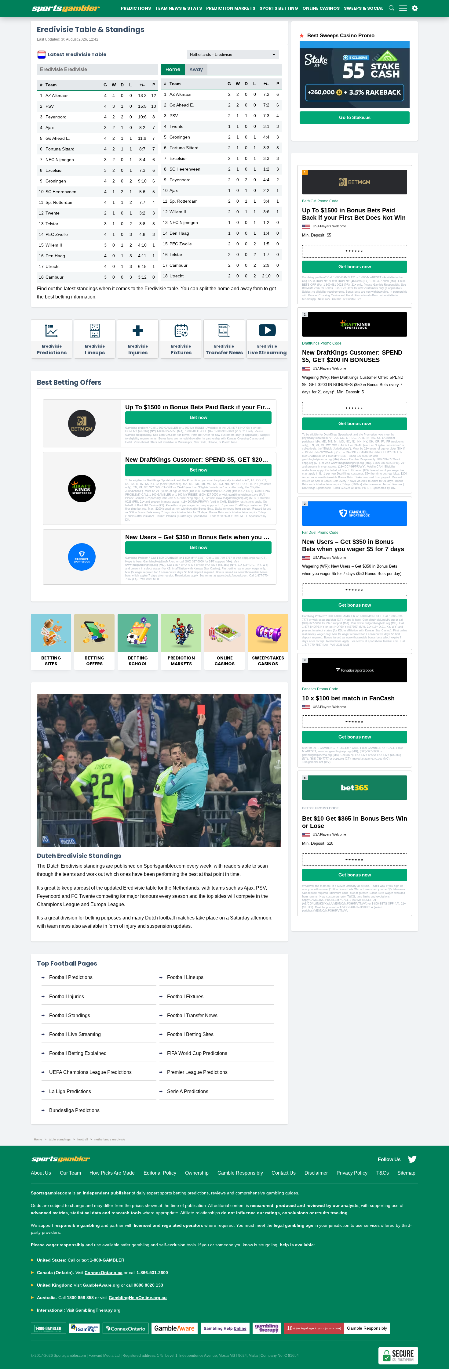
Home (173, 69)
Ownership (197, 1173)
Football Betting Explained (78, 1053)
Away (196, 69)
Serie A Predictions (187, 1091)
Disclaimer (316, 1173)
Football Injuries (66, 996)
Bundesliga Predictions (74, 1110)
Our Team (70, 1173)
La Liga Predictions (70, 1091)
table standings (60, 1139)
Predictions (136, 8)
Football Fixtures (185, 996)
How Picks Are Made (112, 1173)
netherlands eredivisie (109, 1139)
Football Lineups (185, 977)
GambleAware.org (101, 1285)
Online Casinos (321, 8)
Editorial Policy (160, 1173)
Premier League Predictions (197, 1072)
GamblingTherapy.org (98, 1310)
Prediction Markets (230, 8)
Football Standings (69, 1015)
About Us (41, 1173)
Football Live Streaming (75, 1034)
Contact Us (284, 1173)
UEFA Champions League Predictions (90, 1072)
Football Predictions (71, 977)
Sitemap (406, 1173)
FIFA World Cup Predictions (197, 1053)
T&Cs (382, 1173)
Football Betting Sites (190, 1034)
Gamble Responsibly (240, 1173)
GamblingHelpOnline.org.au (138, 1297)
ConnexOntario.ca (103, 1272)
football (82, 1139)
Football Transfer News (192, 1015)
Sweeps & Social (363, 8)
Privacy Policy (352, 1173)
